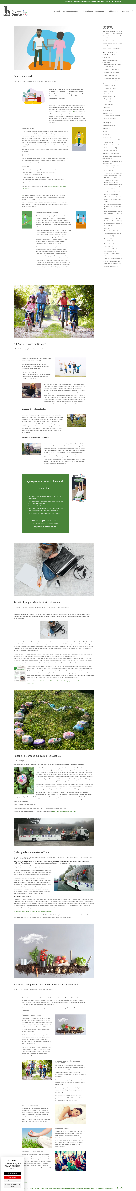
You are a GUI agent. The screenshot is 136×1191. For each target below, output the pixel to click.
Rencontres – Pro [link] (109, 94)
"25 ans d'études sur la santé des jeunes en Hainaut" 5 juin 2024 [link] (112, 199)
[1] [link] (73, 111)
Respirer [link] (45, 761)
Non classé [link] (52, 81)
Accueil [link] (57, 11)
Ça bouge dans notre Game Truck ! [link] (32, 852)
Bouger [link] (31, 81)
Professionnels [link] (103, 2)
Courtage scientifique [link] (110, 266)
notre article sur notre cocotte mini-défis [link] (64, 811)
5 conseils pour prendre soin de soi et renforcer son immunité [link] (46, 984)
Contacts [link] (125, 11)
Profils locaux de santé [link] (110, 145)
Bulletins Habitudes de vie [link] (37, 607)
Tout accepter (12, 1173)
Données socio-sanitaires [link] (110, 140)
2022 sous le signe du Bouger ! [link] (30, 344)
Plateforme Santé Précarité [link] (112, 258)
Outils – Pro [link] (107, 91)
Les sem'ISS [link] (107, 236)
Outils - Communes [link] (20, 858)
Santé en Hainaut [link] (109, 118)
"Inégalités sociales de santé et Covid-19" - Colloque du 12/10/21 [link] (113, 226)
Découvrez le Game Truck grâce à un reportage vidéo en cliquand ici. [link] (34, 911)
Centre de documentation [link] (110, 261)
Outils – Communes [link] (109, 75)
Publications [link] (113, 11)
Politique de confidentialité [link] (39, 1188)
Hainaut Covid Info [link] (109, 150)
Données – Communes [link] (110, 69)
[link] (117, 2)
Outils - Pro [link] (31, 858)
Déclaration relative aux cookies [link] (12, 1185)
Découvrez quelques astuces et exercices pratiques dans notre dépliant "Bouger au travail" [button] (45, 524)
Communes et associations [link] (85, 2)
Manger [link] (45, 989)
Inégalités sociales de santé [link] (111, 153)
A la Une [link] (25, 81)
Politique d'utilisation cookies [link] (59, 1188)
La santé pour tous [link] (41, 81)
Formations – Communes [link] (111, 72)
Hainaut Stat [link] (107, 142)
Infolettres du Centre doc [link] (111, 263)
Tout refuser (12, 1177)
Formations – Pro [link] (109, 88)
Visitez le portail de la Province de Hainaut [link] (99, 1188)
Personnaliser (12, 1181)
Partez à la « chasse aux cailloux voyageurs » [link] (38, 755)
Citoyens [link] (69, 2)
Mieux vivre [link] (52, 989)
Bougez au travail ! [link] (23, 76)
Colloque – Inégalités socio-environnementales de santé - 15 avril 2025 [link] (112, 168)
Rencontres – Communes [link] (111, 78)
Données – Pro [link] (108, 85)
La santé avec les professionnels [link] (58, 607)
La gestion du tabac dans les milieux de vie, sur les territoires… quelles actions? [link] (112, 251)
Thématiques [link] (87, 11)
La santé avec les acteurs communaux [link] (42, 857)
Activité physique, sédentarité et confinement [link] (37, 602)
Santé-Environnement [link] (109, 125)
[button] (117, 1188)
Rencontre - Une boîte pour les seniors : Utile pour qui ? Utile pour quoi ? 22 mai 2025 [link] (113, 175)
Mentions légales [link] (77, 1188)
